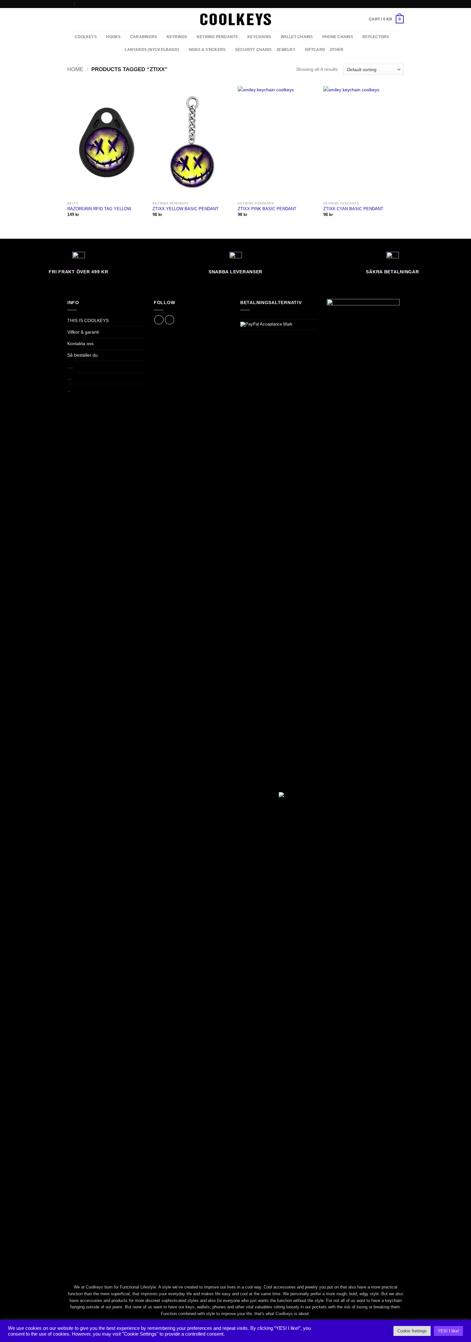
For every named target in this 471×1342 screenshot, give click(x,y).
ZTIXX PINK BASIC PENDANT (267, 208)
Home (75, 69)
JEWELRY (285, 50)
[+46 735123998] (80, 3)
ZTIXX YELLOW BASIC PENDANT (186, 208)
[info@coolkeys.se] (69, 3)
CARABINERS (143, 37)
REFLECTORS (375, 37)
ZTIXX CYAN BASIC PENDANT (353, 208)
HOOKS (113, 37)
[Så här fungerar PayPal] (266, 323)
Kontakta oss (80, 343)
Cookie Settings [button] (412, 1331)
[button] (386, 19)
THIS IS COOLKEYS (88, 320)
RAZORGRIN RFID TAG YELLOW (99, 208)
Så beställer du (82, 355)
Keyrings (177, 37)
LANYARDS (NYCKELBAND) (152, 50)
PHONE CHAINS (337, 37)
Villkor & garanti (83, 332)
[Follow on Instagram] (401, 4)
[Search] (69, 19)
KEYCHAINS (259, 37)
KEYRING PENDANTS (217, 37)
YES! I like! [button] (448, 1331)
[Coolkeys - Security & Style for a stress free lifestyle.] (235, 19)
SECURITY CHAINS (253, 50)
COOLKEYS (86, 37)
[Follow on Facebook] (395, 4)
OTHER (336, 50)
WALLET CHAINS (297, 37)
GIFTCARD (315, 50)
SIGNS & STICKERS (207, 50)
